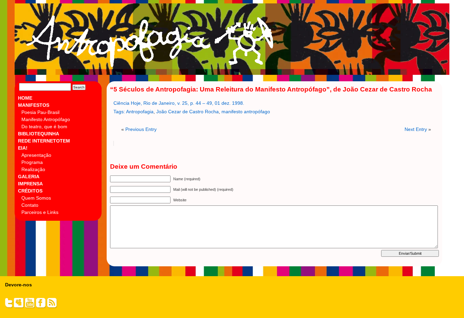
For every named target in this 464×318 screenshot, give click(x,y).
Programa (32, 162)
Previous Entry (141, 129)
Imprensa (30, 183)
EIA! (23, 148)
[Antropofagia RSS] (52, 307)
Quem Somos (36, 198)
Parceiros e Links (39, 212)
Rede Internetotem (44, 141)
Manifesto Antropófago (45, 119)
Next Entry (416, 129)
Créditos (30, 191)
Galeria (28, 176)
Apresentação (36, 155)
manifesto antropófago (245, 111)
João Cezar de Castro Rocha (187, 111)
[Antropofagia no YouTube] (30, 307)
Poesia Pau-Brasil (40, 112)
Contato (29, 205)
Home (25, 98)
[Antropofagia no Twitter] (9, 307)
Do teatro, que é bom (44, 126)
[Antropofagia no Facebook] (41, 307)
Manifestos (33, 105)
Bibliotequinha (38, 133)
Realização (33, 169)
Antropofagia (229, 41)
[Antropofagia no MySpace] (19, 307)
